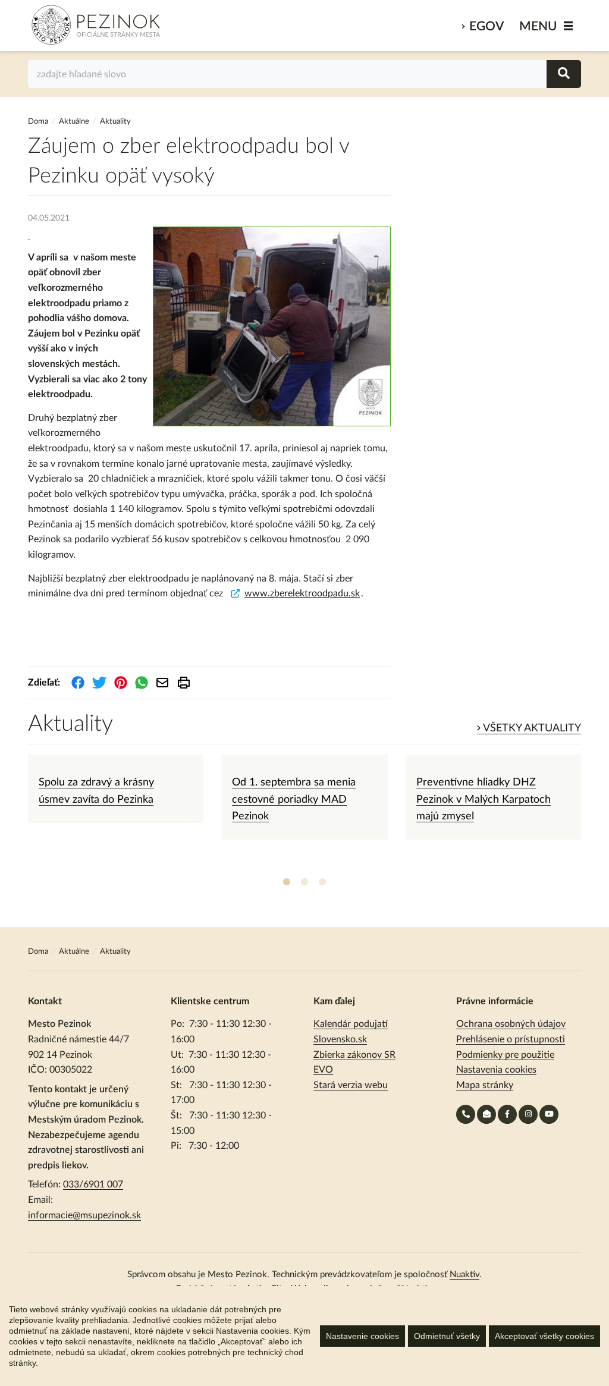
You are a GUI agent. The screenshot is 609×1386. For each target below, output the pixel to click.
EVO (323, 1069)
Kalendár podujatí (350, 1024)
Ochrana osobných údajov (511, 1024)
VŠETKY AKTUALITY (531, 728)
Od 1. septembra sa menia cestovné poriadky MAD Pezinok (294, 799)
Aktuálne (74, 121)
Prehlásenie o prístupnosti (510, 1039)
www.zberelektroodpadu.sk (302, 593)
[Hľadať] (564, 74)
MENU (538, 26)
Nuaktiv (464, 1274)
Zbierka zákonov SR (354, 1055)
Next (590, 814)
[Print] (183, 682)
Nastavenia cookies (496, 1069)
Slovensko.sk (340, 1039)
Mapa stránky (484, 1085)
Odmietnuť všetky (447, 1336)
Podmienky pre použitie (505, 1055)
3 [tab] (322, 882)
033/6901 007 (93, 1184)
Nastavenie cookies (362, 1336)
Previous (19, 814)
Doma (39, 121)
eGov (486, 26)
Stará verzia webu (350, 1085)
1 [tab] (287, 882)
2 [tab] (304, 882)
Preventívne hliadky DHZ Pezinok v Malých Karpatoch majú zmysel (483, 799)
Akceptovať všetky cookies (544, 1336)
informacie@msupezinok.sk (84, 1215)
